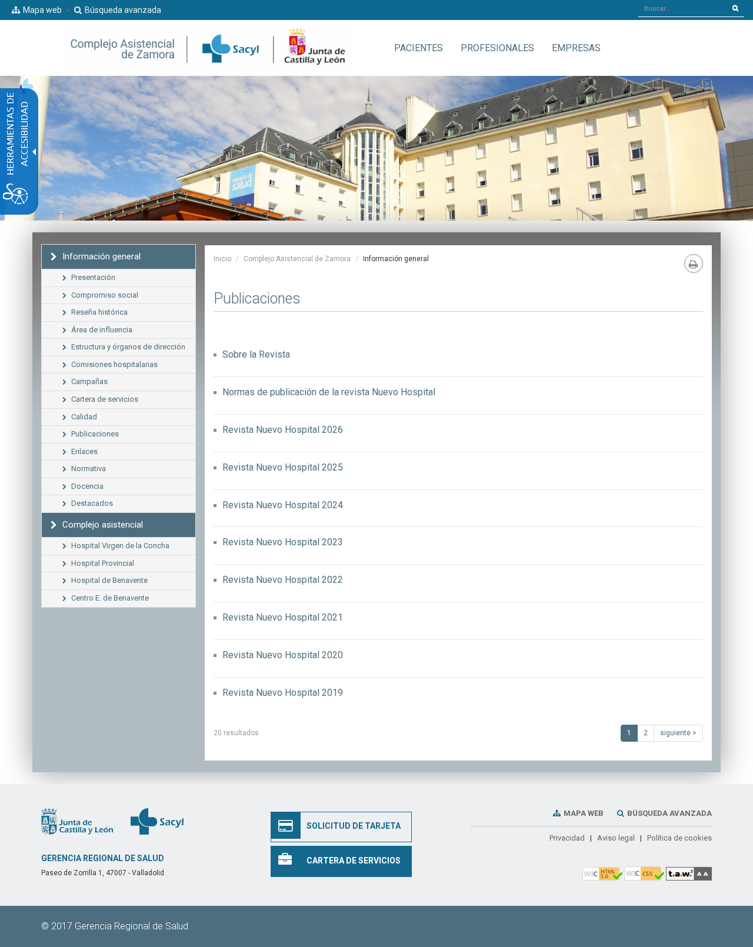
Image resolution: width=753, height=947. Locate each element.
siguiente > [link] (678, 733)
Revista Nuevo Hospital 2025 (282, 467)
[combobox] (682, 8)
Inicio (222, 259)
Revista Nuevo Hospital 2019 (282, 692)
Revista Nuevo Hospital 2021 (282, 617)
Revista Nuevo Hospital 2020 (282, 655)
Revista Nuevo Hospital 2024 (282, 505)
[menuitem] (418, 48)
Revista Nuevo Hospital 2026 (282, 429)
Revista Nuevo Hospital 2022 (282, 579)
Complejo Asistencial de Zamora (297, 259)
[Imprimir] (693, 263)
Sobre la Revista (256, 354)
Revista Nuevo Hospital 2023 (282, 542)
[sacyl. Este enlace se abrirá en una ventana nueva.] (157, 820)
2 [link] (646, 733)
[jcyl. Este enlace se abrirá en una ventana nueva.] (77, 820)
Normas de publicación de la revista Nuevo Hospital (328, 392)
